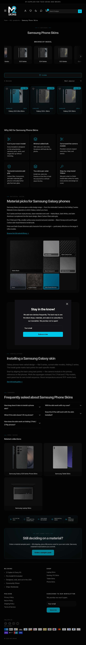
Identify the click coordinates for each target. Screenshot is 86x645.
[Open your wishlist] (31, 11)
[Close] (67, 303)
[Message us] (41, 11)
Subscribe (43, 334)
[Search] (80, 11)
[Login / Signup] (25, 11)
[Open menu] (5, 10)
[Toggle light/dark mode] (36, 11)
